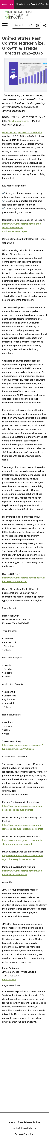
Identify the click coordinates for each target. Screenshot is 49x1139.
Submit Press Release (24, 1128)
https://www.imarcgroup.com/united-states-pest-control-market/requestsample (22, 227)
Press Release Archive (29, 1122)
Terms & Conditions (24, 1134)
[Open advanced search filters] (37, 25)
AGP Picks (7, 4)
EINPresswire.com (18, 121)
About (11, 1122)
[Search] (31, 25)
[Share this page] (45, 25)
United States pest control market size (22, 132)
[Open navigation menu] (5, 25)
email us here (9, 979)
